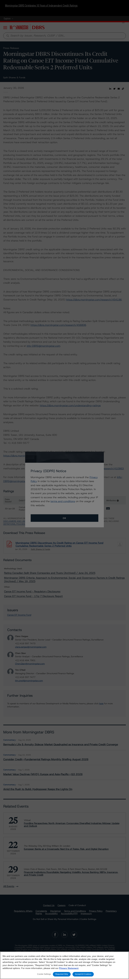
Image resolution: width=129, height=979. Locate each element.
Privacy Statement (69, 968)
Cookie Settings (44, 974)
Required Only (61, 974)
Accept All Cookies (83, 974)
